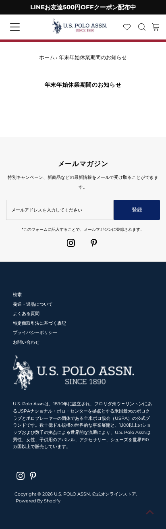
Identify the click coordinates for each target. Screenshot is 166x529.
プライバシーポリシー (35, 332)
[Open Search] (142, 27)
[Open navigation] (22, 27)
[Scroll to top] (150, 513)
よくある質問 (26, 313)
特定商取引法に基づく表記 (39, 323)
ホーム (47, 57)
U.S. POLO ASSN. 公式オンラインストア (95, 494)
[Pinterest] (94, 243)
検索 (17, 294)
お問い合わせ (26, 342)
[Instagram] (71, 243)
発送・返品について (33, 304)
